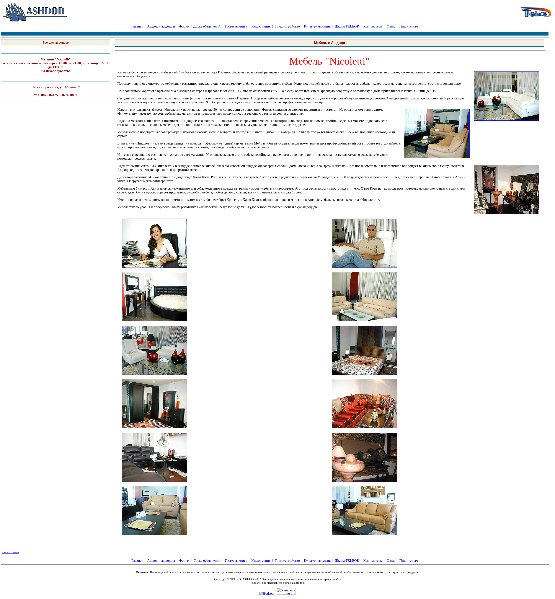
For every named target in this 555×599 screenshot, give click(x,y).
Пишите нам (408, 26)
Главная (137, 26)
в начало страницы (10, 552)
